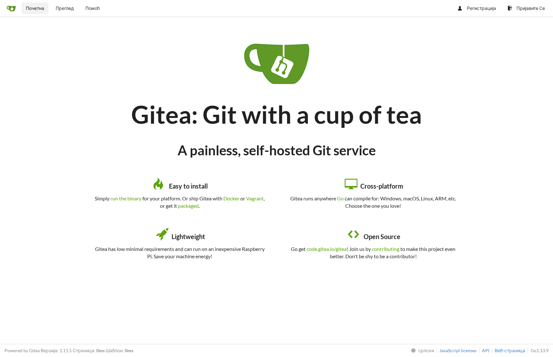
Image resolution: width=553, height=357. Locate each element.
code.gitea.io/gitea (327, 249)
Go (340, 198)
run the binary (125, 198)
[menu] (421, 350)
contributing (385, 249)
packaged (188, 206)
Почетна (35, 8)
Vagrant (255, 198)
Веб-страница (510, 350)
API (485, 350)
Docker (231, 198)
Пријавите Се (531, 8)
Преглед (65, 8)
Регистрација (481, 8)
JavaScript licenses (458, 350)
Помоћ (92, 8)
